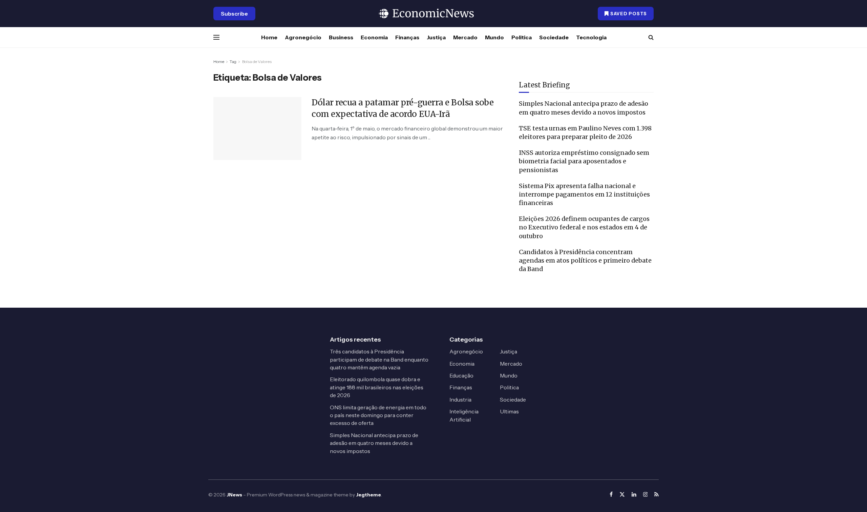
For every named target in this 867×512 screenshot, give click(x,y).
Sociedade (554, 37)
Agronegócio (303, 37)
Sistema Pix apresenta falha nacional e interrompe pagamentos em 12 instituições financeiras (584, 194)
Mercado (465, 37)
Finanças (407, 37)
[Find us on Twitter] (622, 494)
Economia (374, 37)
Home (269, 37)
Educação (461, 375)
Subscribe (234, 13)
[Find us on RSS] (656, 494)
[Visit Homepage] (426, 13)
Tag (233, 61)
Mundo (494, 37)
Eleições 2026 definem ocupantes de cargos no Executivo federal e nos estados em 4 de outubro (584, 227)
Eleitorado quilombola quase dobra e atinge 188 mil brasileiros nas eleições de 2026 (376, 387)
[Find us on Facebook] (611, 494)
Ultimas (509, 411)
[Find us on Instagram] (645, 494)
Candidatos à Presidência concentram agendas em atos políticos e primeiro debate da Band (585, 260)
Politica (521, 37)
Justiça (436, 37)
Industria (460, 399)
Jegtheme (368, 495)
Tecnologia (591, 37)
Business (341, 37)
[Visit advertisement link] (586, 61)
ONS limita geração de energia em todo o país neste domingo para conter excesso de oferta (378, 415)
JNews (234, 495)
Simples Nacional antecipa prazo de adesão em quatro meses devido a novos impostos (374, 443)
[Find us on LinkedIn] (634, 494)
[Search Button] (651, 37)
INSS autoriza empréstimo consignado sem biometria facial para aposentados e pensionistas (584, 161)
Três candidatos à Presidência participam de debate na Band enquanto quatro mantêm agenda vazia (379, 359)
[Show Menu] (216, 37)
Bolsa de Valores (257, 61)
